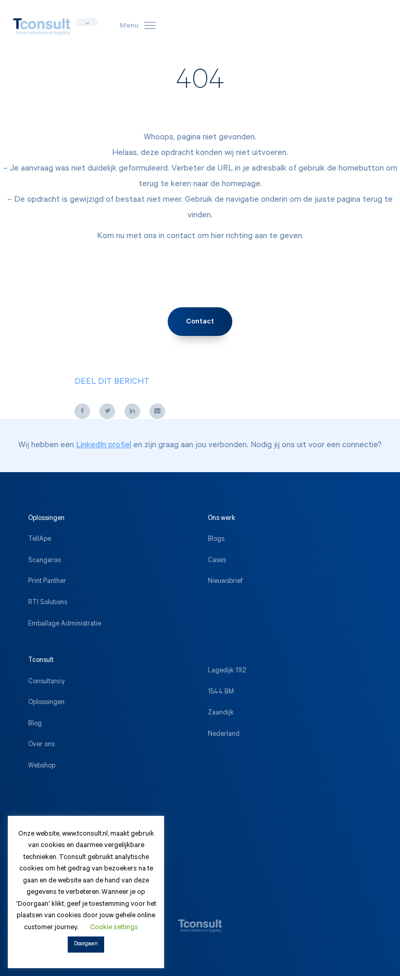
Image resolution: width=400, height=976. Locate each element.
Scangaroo (44, 561)
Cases (217, 561)
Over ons (41, 745)
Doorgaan (86, 944)
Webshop (41, 766)
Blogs (216, 539)
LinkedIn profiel (103, 445)
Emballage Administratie (64, 624)
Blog (35, 724)
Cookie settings (114, 928)
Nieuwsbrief (225, 581)
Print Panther (47, 581)
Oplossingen (46, 703)
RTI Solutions (47, 603)
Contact (200, 322)
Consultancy (46, 682)
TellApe (39, 539)
